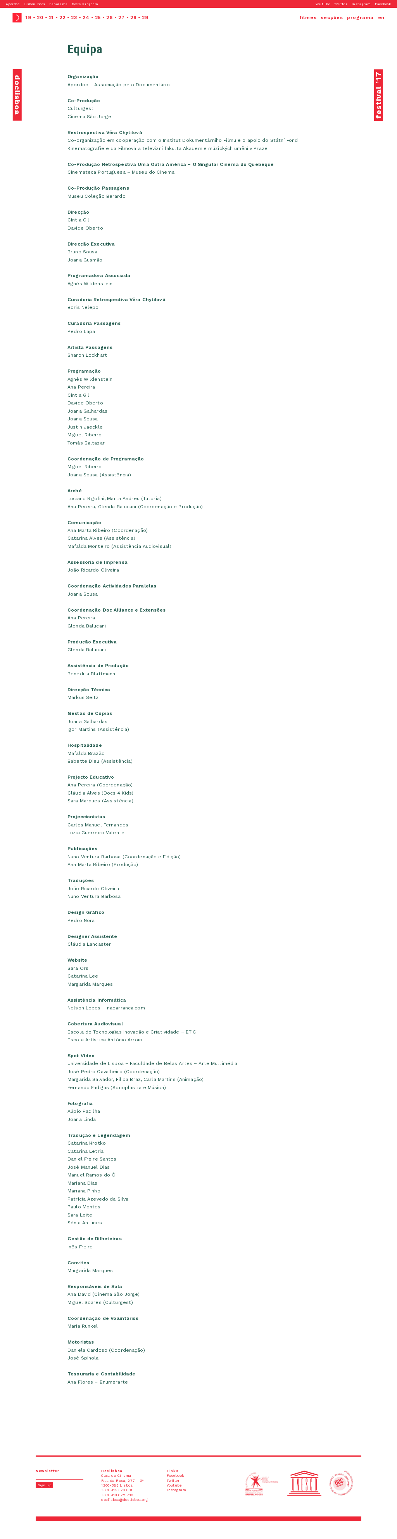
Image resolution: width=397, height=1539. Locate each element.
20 (40, 17)
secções (332, 17)
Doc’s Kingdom (85, 4)
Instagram (361, 4)
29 (145, 17)
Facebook (383, 4)
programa (360, 17)
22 (62, 17)
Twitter (340, 4)
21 (51, 17)
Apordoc (12, 4)
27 (121, 17)
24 (86, 17)
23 (74, 17)
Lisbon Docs (34, 4)
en (381, 17)
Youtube (323, 4)
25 (98, 17)
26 (109, 17)
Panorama (58, 4)
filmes (308, 17)
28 (133, 17)
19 (28, 17)
